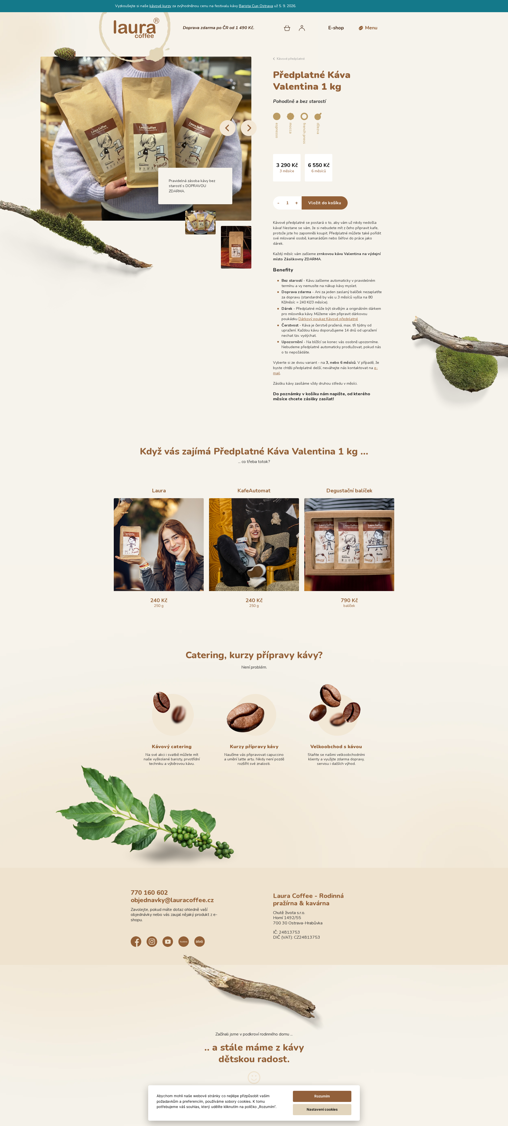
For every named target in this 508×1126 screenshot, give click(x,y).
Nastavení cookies (322, 1109)
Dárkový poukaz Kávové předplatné (328, 318)
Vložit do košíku (324, 203)
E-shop (336, 28)
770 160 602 (149, 893)
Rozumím (322, 1096)
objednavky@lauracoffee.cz (172, 900)
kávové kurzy (160, 5)
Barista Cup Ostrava (256, 5)
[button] (368, 28)
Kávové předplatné (291, 59)
